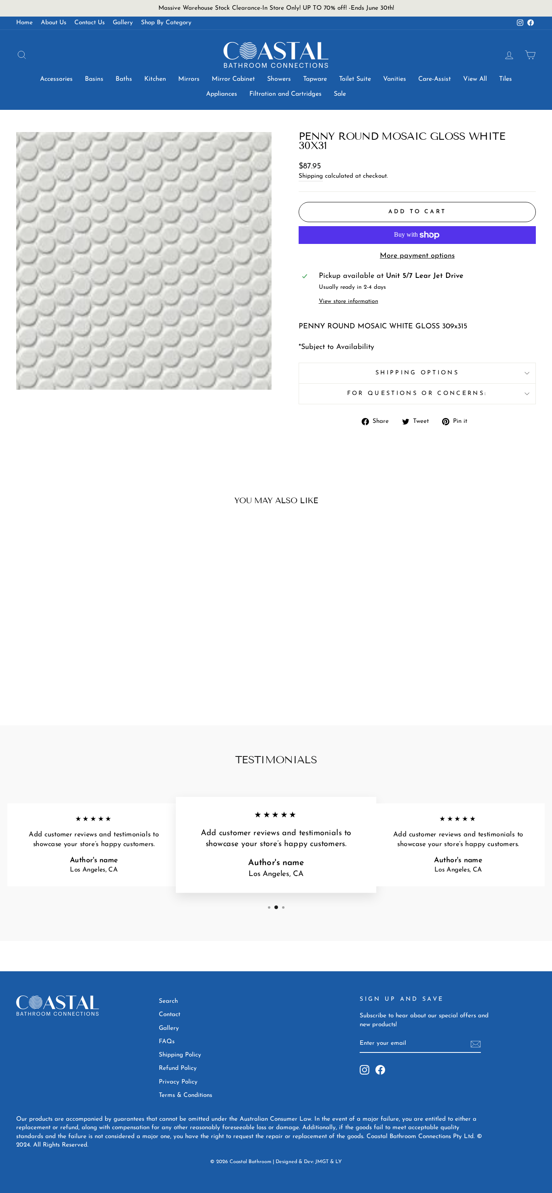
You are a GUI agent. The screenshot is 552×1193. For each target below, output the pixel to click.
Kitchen (155, 79)
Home (24, 23)
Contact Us (89, 23)
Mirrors (189, 79)
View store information (348, 301)
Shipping (311, 176)
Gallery (123, 23)
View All (475, 79)
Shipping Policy (180, 1055)
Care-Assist (434, 79)
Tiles (505, 79)
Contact (169, 1015)
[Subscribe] (475, 1044)
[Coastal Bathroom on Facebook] (380, 1070)
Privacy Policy (178, 1082)
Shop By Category (166, 23)
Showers (279, 79)
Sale (340, 94)
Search (168, 1001)
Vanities (394, 79)
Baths (124, 79)
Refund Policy (178, 1068)
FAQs (167, 1042)
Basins (94, 79)
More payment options (417, 256)
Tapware (315, 79)
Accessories (56, 79)
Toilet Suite (355, 79)
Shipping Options (417, 373)
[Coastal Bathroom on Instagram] (364, 1070)
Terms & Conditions (185, 1095)
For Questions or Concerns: (417, 394)
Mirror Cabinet (233, 79)
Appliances (221, 94)
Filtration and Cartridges (285, 94)
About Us (53, 23)
